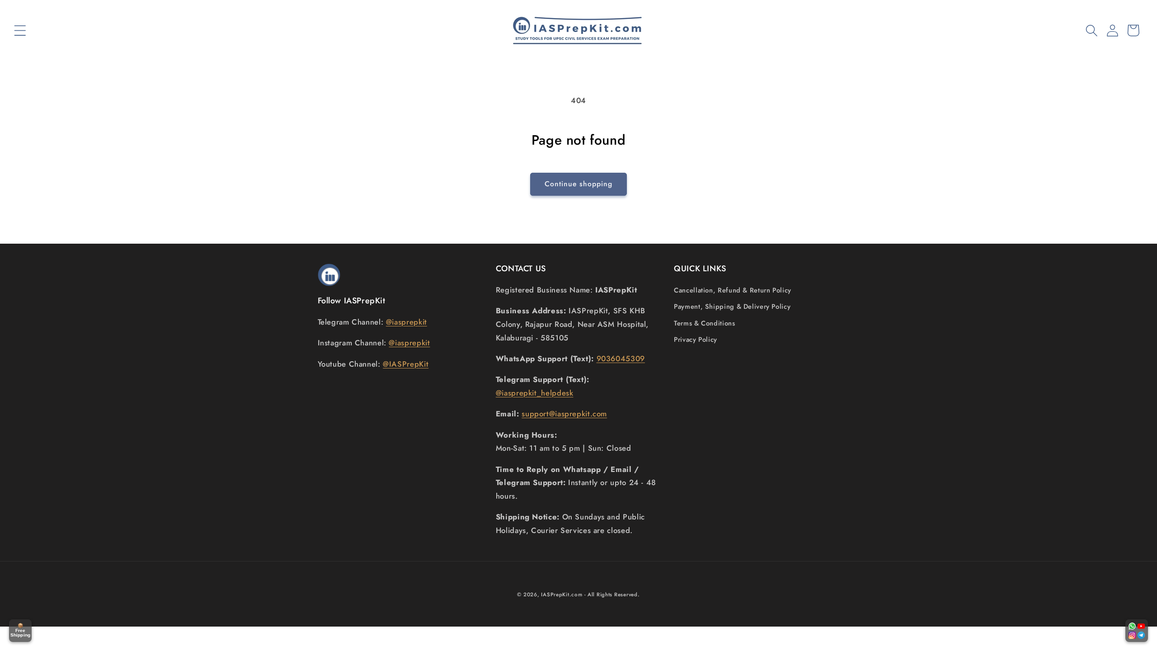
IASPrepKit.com (561, 594)
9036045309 (621, 358)
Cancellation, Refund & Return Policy (732, 290)
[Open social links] (1136, 630)
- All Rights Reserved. (612, 594)
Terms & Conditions (704, 323)
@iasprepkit (406, 321)
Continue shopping (579, 184)
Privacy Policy (695, 339)
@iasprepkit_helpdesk (535, 392)
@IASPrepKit (405, 364)
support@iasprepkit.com (564, 413)
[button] (19, 30)
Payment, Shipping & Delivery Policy (732, 306)
